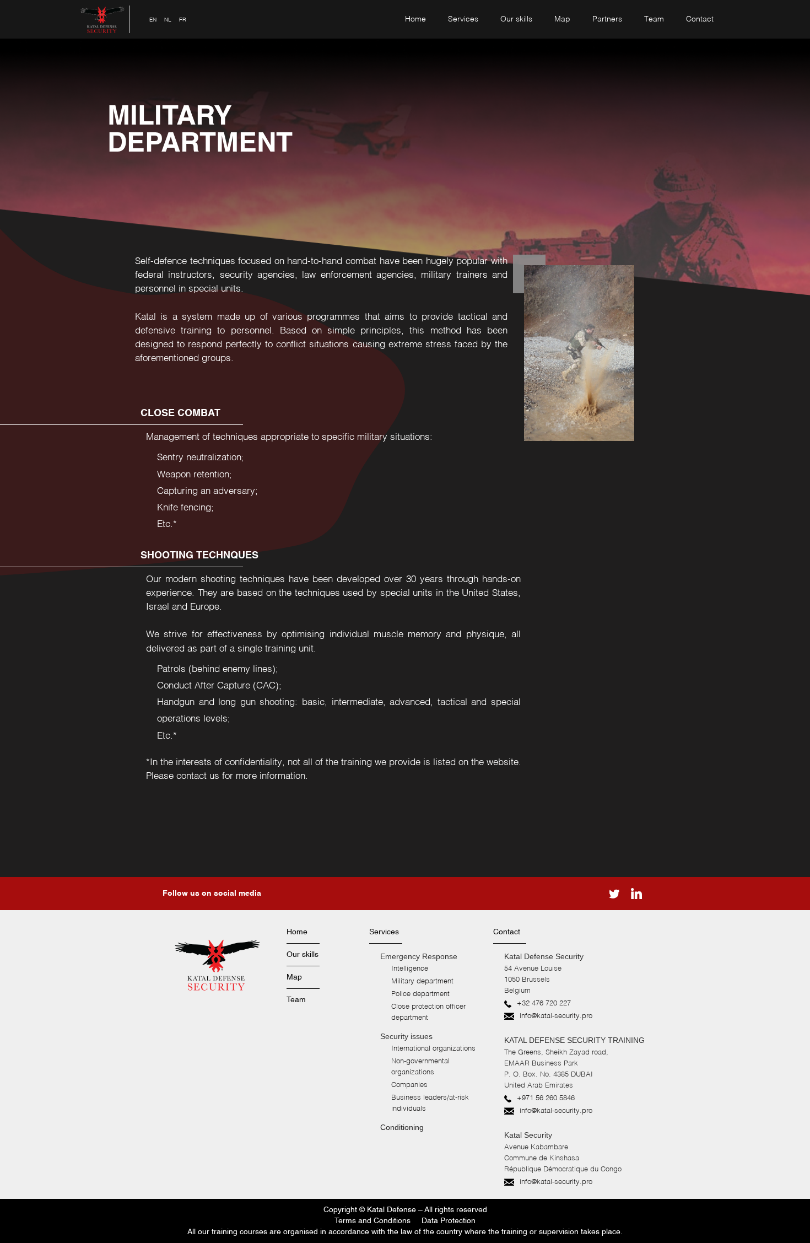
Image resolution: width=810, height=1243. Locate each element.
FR (182, 20)
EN (152, 20)
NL (167, 20)
